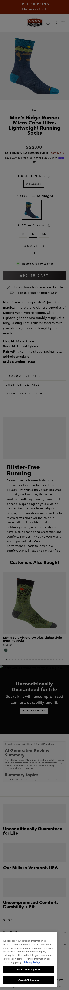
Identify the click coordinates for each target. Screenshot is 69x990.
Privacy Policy (32, 962)
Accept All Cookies (28, 980)
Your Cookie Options (28, 969)
